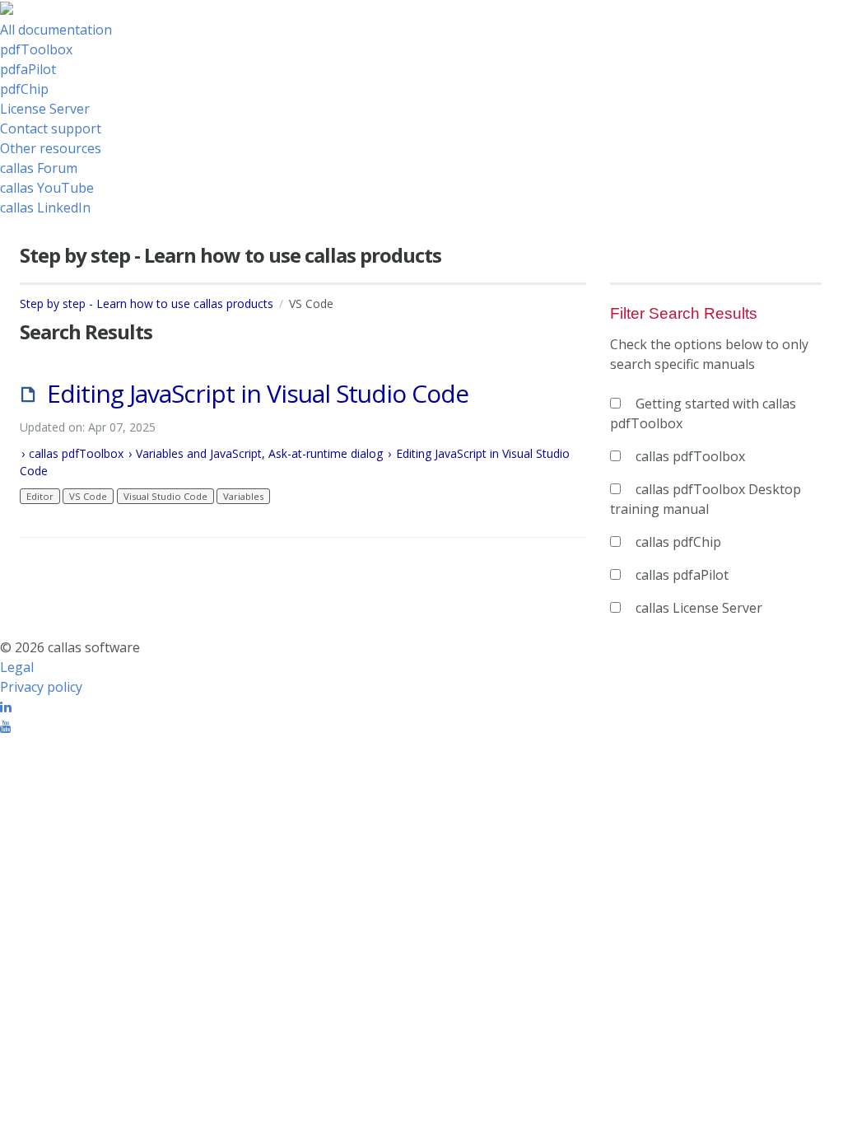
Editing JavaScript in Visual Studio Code (257, 393)
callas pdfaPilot (682, 575)
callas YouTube (47, 188)
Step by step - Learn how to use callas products (146, 303)
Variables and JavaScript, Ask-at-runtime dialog (259, 453)
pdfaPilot (28, 69)
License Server (45, 109)
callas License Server (699, 608)
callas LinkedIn (45, 207)
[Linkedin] (6, 706)
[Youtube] (6, 726)
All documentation (56, 30)
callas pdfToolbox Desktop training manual (705, 499)
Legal (17, 667)
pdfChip (24, 89)
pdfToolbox (36, 49)
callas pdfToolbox (76, 453)
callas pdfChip (678, 542)
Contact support (50, 128)
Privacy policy (41, 687)
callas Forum (38, 168)
